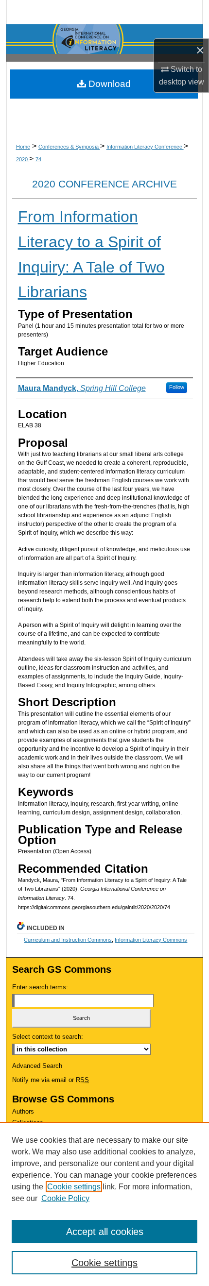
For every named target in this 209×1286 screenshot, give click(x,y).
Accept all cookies (104, 1231)
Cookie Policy (65, 1198)
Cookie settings (74, 1187)
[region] (104, 1204)
